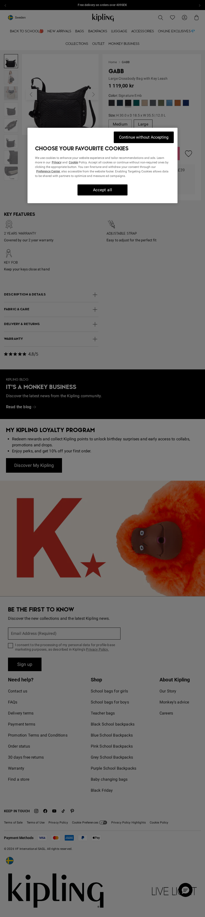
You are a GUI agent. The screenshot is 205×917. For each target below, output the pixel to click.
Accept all (102, 189)
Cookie (73, 162)
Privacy (57, 162)
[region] (103, 165)
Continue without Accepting (143, 137)
